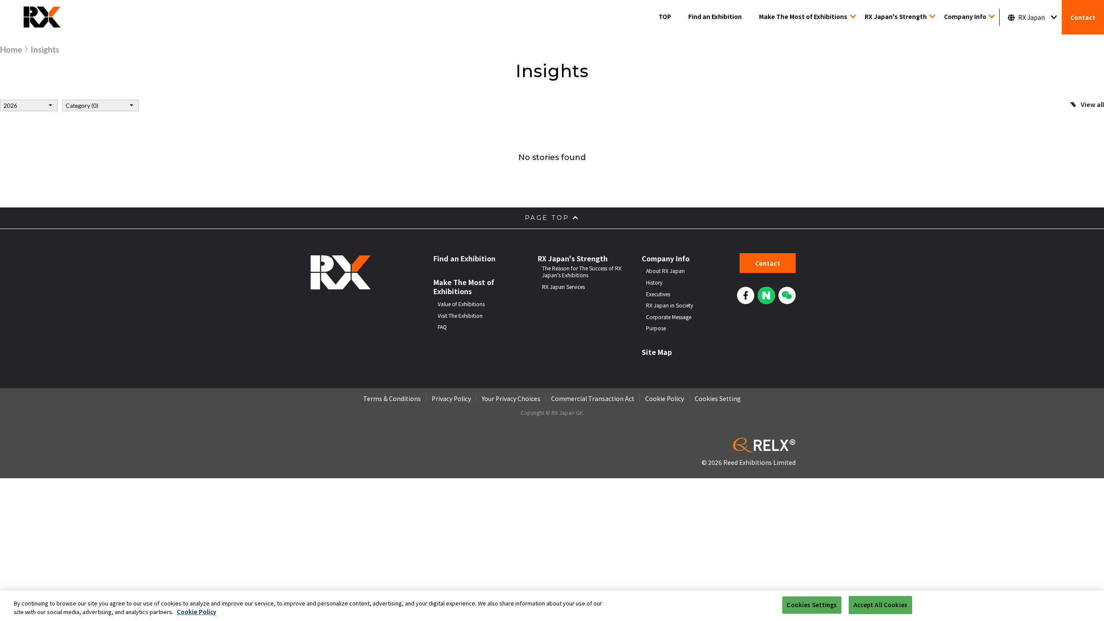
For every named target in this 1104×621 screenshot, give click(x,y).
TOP (665, 16)
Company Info (965, 16)
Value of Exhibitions (461, 304)
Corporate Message (668, 317)
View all (1092, 104)
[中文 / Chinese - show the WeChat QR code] (787, 295)
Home (11, 49)
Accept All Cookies (880, 605)
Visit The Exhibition (460, 315)
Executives (658, 294)
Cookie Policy (664, 398)
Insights (45, 49)
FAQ (442, 326)
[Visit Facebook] (745, 295)
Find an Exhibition (715, 16)
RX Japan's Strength (896, 16)
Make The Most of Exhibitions (803, 16)
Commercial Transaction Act (592, 398)
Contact (1082, 17)
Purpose (656, 328)
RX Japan (1031, 17)
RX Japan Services (563, 286)
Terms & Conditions (392, 398)
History (654, 282)
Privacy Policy (451, 398)
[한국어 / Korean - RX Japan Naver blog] (766, 295)
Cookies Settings (812, 605)
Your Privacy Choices (511, 398)
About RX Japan (665, 270)
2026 (10, 105)
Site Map (657, 352)
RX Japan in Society (669, 305)
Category (82, 105)
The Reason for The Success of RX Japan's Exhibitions (581, 271)
